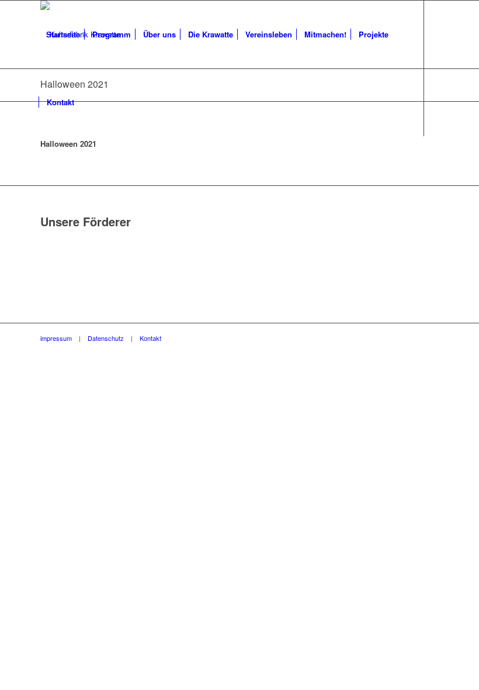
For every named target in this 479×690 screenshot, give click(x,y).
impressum (56, 338)
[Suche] (89, 102)
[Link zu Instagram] (61, 169)
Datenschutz (106, 338)
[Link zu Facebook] (44, 169)
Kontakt (150, 338)
